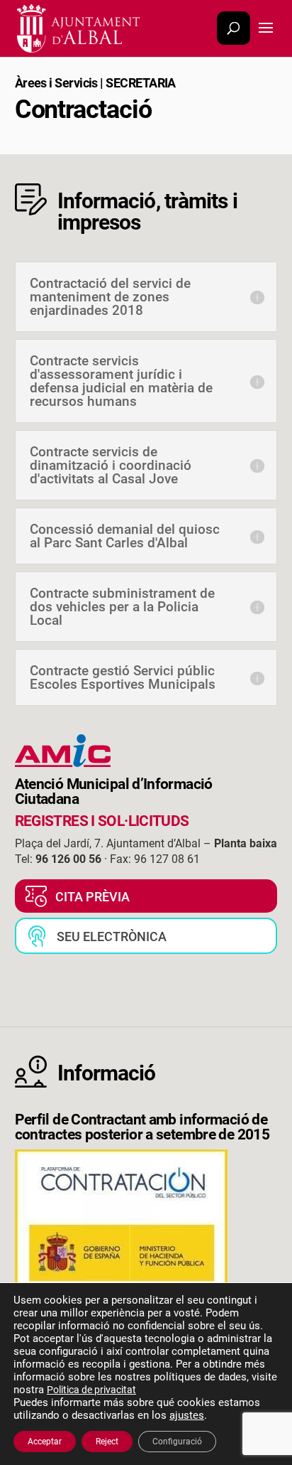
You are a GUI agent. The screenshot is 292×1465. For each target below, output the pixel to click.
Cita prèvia (92, 896)
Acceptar (45, 1442)
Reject (107, 1442)
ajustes (186, 1415)
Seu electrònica (112, 936)
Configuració (177, 1442)
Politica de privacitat (91, 1389)
